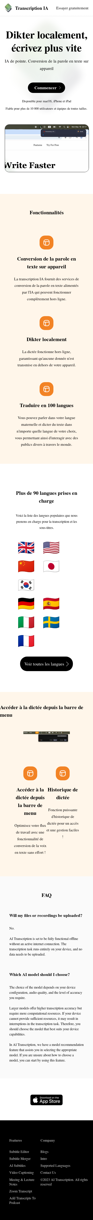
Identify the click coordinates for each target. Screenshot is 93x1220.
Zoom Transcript (20, 1191)
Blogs (44, 1151)
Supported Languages (55, 1165)
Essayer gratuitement (72, 7)
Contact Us (48, 1172)
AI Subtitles (17, 1165)
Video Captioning (21, 1172)
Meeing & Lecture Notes (21, 1181)
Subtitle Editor (19, 1151)
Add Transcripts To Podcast (22, 1200)
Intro (43, 1158)
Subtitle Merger (19, 1158)
